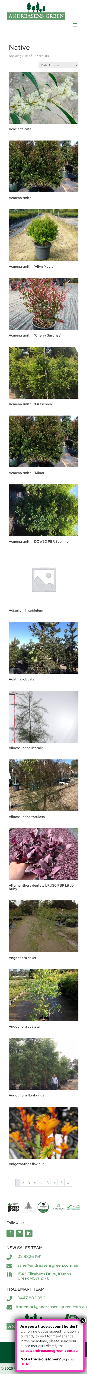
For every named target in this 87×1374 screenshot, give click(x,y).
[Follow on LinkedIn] (28, 1233)
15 (61, 1183)
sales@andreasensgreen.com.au (47, 1265)
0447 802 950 (31, 1298)
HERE (25, 1364)
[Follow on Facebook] (10, 1233)
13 (47, 1183)
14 (54, 1183)
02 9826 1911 (29, 1256)
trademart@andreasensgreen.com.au (51, 1306)
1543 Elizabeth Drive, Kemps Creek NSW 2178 (44, 1276)
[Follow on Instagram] (19, 1233)
